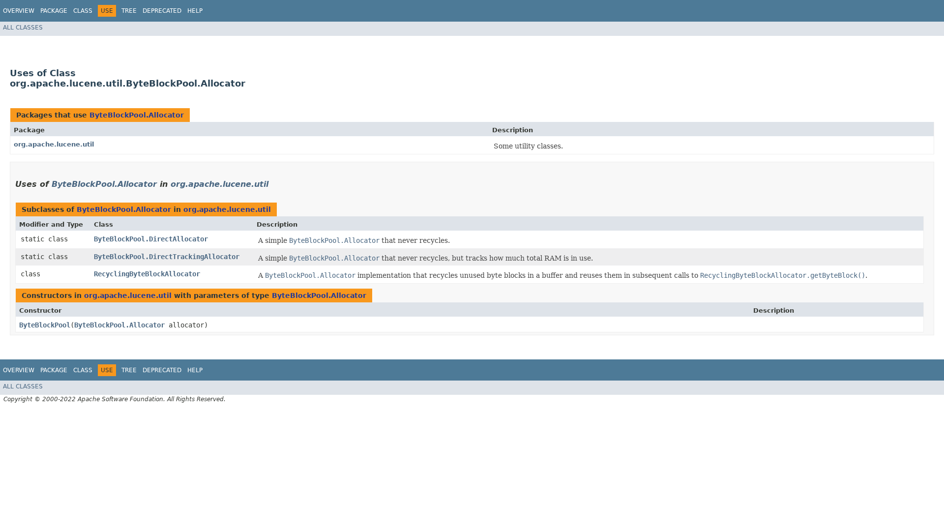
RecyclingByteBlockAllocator (147, 274)
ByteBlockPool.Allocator (136, 115)
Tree (129, 10)
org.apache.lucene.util (54, 144)
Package (53, 10)
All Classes (23, 27)
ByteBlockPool (44, 325)
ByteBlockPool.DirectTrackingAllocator (166, 257)
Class (82, 10)
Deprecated (162, 10)
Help (195, 10)
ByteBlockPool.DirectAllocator (151, 239)
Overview (18, 10)
